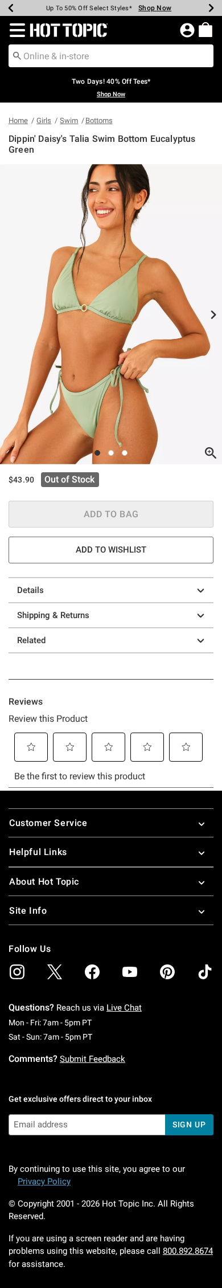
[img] (17, 971)
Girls (43, 120)
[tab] (111, 314)
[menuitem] (205, 29)
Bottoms (99, 120)
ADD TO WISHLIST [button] (111, 550)
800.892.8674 (188, 1251)
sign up (189, 1124)
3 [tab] (125, 453)
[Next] (211, 8)
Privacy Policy (44, 1181)
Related (31, 640)
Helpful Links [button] (38, 852)
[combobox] (111, 55)
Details (30, 590)
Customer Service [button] (48, 822)
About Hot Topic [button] (44, 881)
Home (18, 120)
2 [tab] (111, 453)
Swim (69, 120)
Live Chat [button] (124, 1008)
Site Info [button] (28, 910)
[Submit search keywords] (17, 55)
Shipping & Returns (53, 615)
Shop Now (154, 8)
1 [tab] (97, 453)
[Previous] (11, 8)
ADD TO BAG (111, 514)
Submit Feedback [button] (92, 1059)
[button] (15, 30)
